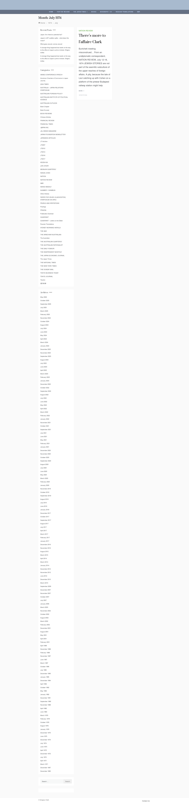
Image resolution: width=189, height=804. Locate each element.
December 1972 (45, 754)
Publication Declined (46, 214)
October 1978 (44, 722)
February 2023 (45, 377)
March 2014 (44, 562)
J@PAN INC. (44, 127)
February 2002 (45, 625)
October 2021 (44, 426)
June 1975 (43, 736)
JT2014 (42, 152)
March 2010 (44, 583)
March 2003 (44, 607)
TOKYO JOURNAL (46, 276)
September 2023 (45, 356)
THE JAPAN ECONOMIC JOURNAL (52, 255)
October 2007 (44, 597)
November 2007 (45, 593)
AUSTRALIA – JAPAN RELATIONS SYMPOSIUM (51, 89)
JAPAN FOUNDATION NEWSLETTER (53, 134)
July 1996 (43, 670)
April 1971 (43, 761)
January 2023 (44, 381)
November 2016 (45, 548)
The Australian (45, 238)
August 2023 (44, 360)
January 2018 (44, 510)
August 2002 (44, 618)
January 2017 (44, 541)
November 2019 (45, 489)
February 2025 (45, 314)
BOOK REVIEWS (46, 113)
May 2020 (43, 475)
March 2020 (44, 478)
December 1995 (45, 673)
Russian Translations (124, 12)
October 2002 (44, 614)
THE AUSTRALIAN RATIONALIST (51, 245)
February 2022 (45, 415)
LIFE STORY (44, 166)
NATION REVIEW (86, 30)
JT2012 (42, 148)
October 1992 (44, 687)
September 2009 (45, 586)
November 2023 (45, 353)
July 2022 (43, 398)
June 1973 (43, 747)
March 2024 (44, 342)
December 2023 (45, 349)
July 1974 (43, 743)
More (81, 91)
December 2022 (45, 384)
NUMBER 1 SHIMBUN (47, 190)
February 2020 (45, 482)
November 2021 (45, 422)
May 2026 (43, 297)
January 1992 (44, 694)
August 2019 (44, 499)
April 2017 (43, 530)
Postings (43, 207)
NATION (43, 176)
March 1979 (44, 715)
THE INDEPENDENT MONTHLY (51, 252)
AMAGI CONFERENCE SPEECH (51, 75)
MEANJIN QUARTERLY (48, 169)
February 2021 (45, 443)
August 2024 (44, 325)
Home (51, 12)
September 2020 (45, 461)
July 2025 (43, 307)
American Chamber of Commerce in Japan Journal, (54, 79)
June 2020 (43, 471)
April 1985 (43, 708)
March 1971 (44, 764)
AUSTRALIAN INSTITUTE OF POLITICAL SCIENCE (54, 98)
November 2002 (45, 611)
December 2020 (45, 450)
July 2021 (43, 433)
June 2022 (43, 402)
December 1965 (45, 771)
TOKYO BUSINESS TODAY (49, 273)
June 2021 (43, 436)
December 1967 (45, 767)
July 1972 (43, 757)
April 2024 (43, 339)
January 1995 (44, 677)
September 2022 (45, 391)
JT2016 (42, 155)
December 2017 (45, 513)
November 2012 (45, 572)
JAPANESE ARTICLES (48, 138)
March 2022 (44, 412)
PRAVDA (43, 210)
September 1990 (45, 701)
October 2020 (44, 457)
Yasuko (42, 280)
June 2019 (43, 506)
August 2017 (44, 523)
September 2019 (45, 496)
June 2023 (43, 367)
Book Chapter (44, 106)
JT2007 (42, 145)
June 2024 (43, 332)
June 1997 (43, 659)
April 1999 (43, 646)
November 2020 (45, 454)
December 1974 (45, 740)
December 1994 (45, 680)
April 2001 (43, 639)
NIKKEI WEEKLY (45, 187)
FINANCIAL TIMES (46, 124)
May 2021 (43, 440)
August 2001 (44, 632)
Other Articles (44, 194)
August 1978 (44, 726)
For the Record (63, 12)
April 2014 (43, 558)
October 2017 (44, 517)
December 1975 (45, 733)
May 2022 (43, 405)
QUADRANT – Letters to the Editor (51, 221)
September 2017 (45, 520)
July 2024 (43, 328)
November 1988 (45, 705)
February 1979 (45, 719)
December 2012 (45, 569)
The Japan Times (79, 12)
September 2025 (45, 304)
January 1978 (44, 729)
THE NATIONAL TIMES (48, 262)
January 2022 (44, 419)
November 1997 (45, 656)
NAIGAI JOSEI (45, 173)
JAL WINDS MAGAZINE (48, 131)
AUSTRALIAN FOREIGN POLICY (51, 93)
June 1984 (43, 712)
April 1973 (43, 750)
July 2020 (43, 468)
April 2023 (43, 370)
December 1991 (45, 698)
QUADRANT (44, 217)
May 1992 (43, 691)
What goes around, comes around (51, 44)
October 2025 (44, 300)
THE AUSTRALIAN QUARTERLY (51, 241)
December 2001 (45, 628)
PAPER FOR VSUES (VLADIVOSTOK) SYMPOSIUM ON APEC (53, 198)
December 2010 (45, 579)
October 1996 (44, 666)
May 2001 (43, 635)
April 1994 (43, 684)
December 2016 (45, 544)
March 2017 (44, 534)
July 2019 (43, 503)
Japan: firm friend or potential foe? (51, 34)
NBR (138, 12)
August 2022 (44, 395)
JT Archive (43, 141)
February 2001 (45, 642)
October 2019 (44, 492)
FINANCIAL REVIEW (47, 120)
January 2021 (44, 447)
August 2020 (44, 464)
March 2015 (44, 555)
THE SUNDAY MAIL (47, 269)
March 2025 (44, 311)
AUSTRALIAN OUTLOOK (48, 103)
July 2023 (43, 363)
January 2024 (44, 346)
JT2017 (42, 159)
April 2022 (43, 408)
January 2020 (44, 485)
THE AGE (43, 231)
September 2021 (45, 429)
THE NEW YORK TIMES (48, 266)
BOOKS (93, 12)
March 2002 (44, 621)
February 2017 (45, 537)
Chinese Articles (45, 117)
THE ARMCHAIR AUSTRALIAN (50, 235)
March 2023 (44, 374)
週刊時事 (43, 283)
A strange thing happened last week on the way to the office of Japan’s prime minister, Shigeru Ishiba (55, 50)
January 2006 (44, 604)
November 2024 (45, 318)
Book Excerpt (44, 110)
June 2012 (43, 576)
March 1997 (44, 663)
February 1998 (45, 653)
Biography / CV (106, 12)
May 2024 (43, 335)
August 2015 (44, 551)
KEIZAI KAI (44, 162)
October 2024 (44, 321)
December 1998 (45, 649)
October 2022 (44, 388)
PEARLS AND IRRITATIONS (49, 203)
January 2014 (44, 565)
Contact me (146, 801)
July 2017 (43, 527)
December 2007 (45, 590)
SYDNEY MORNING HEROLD (50, 228)
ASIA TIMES (44, 84)
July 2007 (43, 600)
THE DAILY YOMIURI (47, 248)
